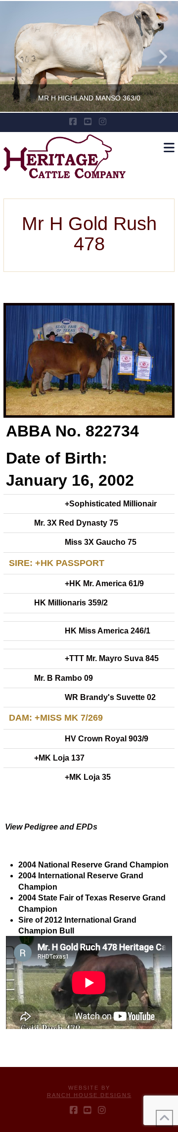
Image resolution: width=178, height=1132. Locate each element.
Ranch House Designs (89, 1095)
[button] (169, 148)
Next (157, 56)
